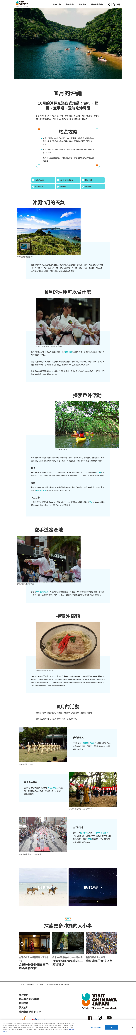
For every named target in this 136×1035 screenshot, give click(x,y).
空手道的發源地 (42, 592)
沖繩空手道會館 (100, 833)
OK (112, 1027)
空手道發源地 (39, 186)
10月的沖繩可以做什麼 (66, 180)
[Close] (132, 1027)
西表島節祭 (51, 788)
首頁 (20, 984)
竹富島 (92, 743)
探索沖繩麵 (63, 186)
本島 (44, 490)
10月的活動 (88, 186)
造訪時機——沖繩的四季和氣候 (47, 984)
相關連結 (24, 1003)
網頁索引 (24, 1007)
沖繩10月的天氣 (39, 180)
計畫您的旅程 (29, 984)
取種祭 (85, 743)
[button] (21, 944)
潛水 (91, 502)
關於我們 (24, 994)
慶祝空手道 (84, 833)
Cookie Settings (96, 1027)
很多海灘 (68, 352)
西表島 (38, 490)
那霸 (90, 839)
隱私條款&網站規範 (29, 999)
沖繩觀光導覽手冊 (28, 1011)
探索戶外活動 (88, 180)
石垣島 (98, 472)
